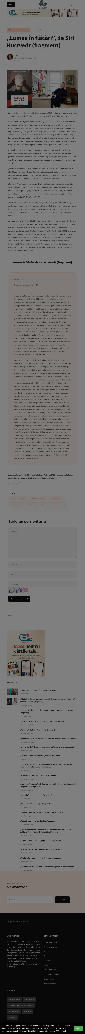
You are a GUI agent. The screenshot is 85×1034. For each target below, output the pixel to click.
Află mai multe (61, 1031)
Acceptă (78, 1028)
